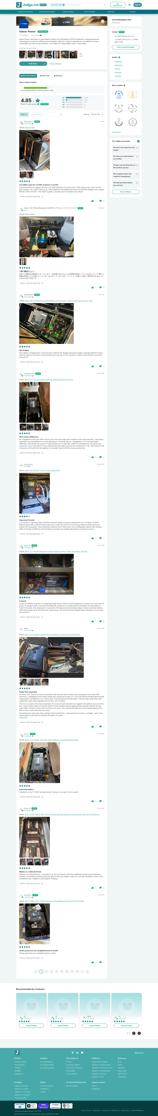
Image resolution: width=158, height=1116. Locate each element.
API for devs (122, 1074)
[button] (133, 1033)
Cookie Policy (125, 1110)
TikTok (117, 69)
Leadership (44, 1089)
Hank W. (27, 545)
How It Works (125, 192)
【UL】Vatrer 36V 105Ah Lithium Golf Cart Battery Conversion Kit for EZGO (54, 901)
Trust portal (70, 1071)
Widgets (18, 1071)
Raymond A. (28, 121)
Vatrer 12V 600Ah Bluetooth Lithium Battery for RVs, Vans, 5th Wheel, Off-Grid (56, 551)
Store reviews (20, 1065)
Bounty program (72, 1086)
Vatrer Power (27, 31)
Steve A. (27, 808)
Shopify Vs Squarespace (101, 1071)
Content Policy (114, 1110)
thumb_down (100, 201)
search (105, 5)
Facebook (118, 61)
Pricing (68, 1062)
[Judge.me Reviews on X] (72, 1052)
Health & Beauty (68, 12)
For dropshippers (46, 1062)
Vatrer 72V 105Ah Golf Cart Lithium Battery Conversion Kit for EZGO (51, 740)
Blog (119, 1062)
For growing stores (47, 1068)
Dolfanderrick (29, 373)
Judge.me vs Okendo (22, 1092)
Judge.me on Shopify (100, 1062)
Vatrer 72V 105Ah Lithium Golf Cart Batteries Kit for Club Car (49, 379)
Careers (43, 1092)
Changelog (122, 1077)
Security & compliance (74, 1068)
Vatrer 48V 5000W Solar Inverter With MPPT (42, 470)
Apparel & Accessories (25, 12)
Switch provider (20, 1098)
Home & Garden (89, 12)
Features (18, 1068)
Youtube (118, 76)
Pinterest (118, 72)
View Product (31, 1025)
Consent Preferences (137, 1110)
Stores (94, 1086)
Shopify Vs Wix (98, 1077)
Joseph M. (28, 895)
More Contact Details (125, 47)
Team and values (46, 1086)
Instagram (118, 65)
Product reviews (21, 1062)
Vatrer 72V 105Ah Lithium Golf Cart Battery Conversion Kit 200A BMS (52, 634)
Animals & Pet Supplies (47, 12)
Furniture (132, 12)
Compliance (105, 1110)
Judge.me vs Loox (21, 1086)
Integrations (19, 1074)
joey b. (26, 734)
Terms (83, 1110)
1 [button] (127, 1032)
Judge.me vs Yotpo (21, 1089)
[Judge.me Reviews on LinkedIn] (77, 1052)
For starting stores (47, 1065)
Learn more (116, 132)
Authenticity (96, 1110)
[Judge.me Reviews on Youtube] (82, 1052)
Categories (96, 1089)
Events (120, 1065)
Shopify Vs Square (99, 1074)
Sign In (137, 5)
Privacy (89, 1110)
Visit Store (33, 64)
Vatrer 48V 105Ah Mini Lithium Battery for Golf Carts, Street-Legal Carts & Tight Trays (59, 301)
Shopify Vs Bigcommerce (101, 1065)
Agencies (121, 1068)
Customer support (73, 1065)
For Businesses (117, 5)
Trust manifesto (72, 1074)
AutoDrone (28, 464)
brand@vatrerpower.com (124, 36)
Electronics (111, 12)
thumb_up (92, 201)
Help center (122, 1071)
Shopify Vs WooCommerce (102, 1068)
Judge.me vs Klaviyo (22, 1095)
